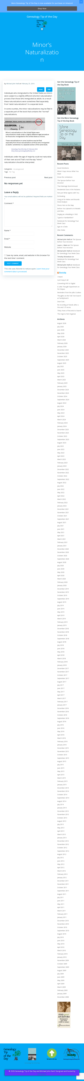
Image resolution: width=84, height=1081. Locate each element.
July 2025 (60, 366)
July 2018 (60, 645)
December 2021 (63, 509)
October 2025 (62, 356)
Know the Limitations (64, 177)
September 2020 (63, 559)
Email (7, 239)
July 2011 (60, 897)
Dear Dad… (61, 301)
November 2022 (63, 473)
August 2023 (61, 443)
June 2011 (60, 901)
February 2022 (62, 503)
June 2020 (60, 569)
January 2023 (61, 466)
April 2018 (60, 655)
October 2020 (62, 556)
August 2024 (61, 403)
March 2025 (61, 380)
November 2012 (63, 844)
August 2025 (61, 363)
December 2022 (63, 469)
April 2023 (60, 456)
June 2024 (60, 410)
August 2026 (61, 323)
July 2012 (60, 858)
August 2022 (61, 483)
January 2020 (61, 585)
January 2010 (61, 957)
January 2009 (61, 994)
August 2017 (61, 682)
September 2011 (63, 891)
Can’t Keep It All (62, 280)
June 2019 (60, 609)
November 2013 (63, 814)
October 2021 (62, 516)
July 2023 (60, 446)
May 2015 (60, 771)
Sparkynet (42, 1074)
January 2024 (61, 426)
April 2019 (60, 615)
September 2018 (63, 639)
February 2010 (62, 954)
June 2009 (60, 977)
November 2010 (63, 924)
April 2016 (60, 735)
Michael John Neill (12, 84)
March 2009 (61, 987)
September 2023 (63, 439)
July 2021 (60, 526)
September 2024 (63, 400)
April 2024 (60, 416)
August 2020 (61, 562)
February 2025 (62, 383)
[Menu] (42, 29)
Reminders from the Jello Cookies (69, 292)
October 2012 (62, 848)
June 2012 (60, 861)
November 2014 (63, 791)
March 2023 (61, 459)
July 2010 (60, 937)
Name (7, 230)
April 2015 (60, 775)
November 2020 (63, 552)
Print (41, 89)
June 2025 (60, 370)
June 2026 (60, 330)
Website (7, 247)
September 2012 (63, 851)
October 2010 (62, 927)
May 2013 (60, 828)
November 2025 (63, 353)
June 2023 (60, 449)
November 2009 (63, 960)
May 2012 (60, 864)
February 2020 (62, 582)
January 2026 (61, 346)
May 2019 (60, 612)
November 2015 (63, 751)
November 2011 (63, 884)
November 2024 (63, 393)
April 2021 (60, 536)
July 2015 (60, 765)
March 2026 (61, 340)
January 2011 (61, 917)
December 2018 (63, 629)
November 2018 (63, 632)
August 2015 (61, 761)
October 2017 (62, 675)
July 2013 (60, 824)
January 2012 (61, 877)
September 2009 (63, 967)
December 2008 (63, 997)
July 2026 (60, 327)
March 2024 (61, 420)
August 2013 (61, 821)
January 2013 (61, 838)
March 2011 (61, 911)
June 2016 (60, 728)
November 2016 (63, 712)
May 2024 (60, 413)
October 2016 (62, 715)
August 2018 (61, 642)
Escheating (61, 196)
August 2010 (61, 934)
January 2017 (61, 705)
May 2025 (60, 373)
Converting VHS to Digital (66, 283)
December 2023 (63, 429)
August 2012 (61, 854)
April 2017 (60, 695)
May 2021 (60, 532)
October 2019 (62, 595)
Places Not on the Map (65, 205)
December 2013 (63, 811)
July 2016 (60, 725)
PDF (49, 89)
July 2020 (60, 566)
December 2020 (63, 549)
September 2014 (63, 798)
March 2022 (61, 499)
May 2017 (60, 692)
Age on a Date (62, 227)
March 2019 (61, 619)
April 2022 (60, 496)
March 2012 (61, 871)
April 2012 (60, 867)
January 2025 (61, 386)
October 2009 (62, 964)
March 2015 (61, 778)
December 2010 (63, 921)
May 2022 (60, 492)
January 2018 (61, 665)
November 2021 (63, 512)
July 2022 (60, 486)
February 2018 (62, 662)
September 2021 (63, 519)
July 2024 (60, 406)
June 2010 (60, 940)
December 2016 (63, 708)
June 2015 (60, 768)
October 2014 (62, 794)
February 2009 (62, 990)
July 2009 (60, 974)
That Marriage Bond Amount (67, 186)
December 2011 (63, 881)
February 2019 (62, 622)
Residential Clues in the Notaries (68, 189)
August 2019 (61, 602)
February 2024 (62, 423)
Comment (9, 203)
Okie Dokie (61, 230)
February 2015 (62, 781)
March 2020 (61, 579)
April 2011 (60, 907)
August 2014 (61, 801)
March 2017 (61, 698)
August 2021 (61, 522)
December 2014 (63, 788)
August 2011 (61, 894)
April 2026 (60, 337)
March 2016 (61, 738)
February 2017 (62, 702)
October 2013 (62, 818)
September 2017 (63, 678)
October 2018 (62, 635)
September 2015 (63, 758)
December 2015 (63, 748)
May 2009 (60, 980)
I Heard (59, 277)
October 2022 (62, 476)
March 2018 (61, 658)
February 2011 (62, 914)
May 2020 (60, 572)
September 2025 (63, 360)
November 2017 (63, 672)
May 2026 (60, 333)
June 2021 (60, 529)
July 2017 (60, 685)
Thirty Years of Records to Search (69, 311)
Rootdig (62, 272)
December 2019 (63, 589)
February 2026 (62, 343)
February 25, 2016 (28, 84)
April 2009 (60, 984)
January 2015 (61, 785)
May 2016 (60, 731)
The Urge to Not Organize (66, 314)
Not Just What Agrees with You (68, 193)
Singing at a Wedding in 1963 (67, 214)
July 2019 (60, 605)
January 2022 (61, 506)
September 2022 (63, 479)
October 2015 (62, 755)
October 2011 (62, 887)
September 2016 (63, 718)
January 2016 (61, 745)
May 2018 (60, 652)
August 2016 (61, 721)
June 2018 (60, 649)
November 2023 (63, 433)
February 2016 (62, 741)
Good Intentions (63, 168)
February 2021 (62, 542)
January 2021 (61, 546)
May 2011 (60, 904)
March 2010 (61, 950)
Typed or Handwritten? (65, 218)
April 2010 (60, 947)
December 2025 (63, 350)
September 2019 (63, 599)
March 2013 (61, 834)
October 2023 (62, 436)
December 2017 (63, 668)
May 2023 (60, 453)
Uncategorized (18, 169)
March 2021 (61, 539)
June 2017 (60, 688)
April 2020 (60, 575)
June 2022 (60, 489)
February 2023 (62, 463)
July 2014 (60, 804)
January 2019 (61, 625)
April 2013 (60, 831)
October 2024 (62, 396)
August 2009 (61, 970)
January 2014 (61, 808)
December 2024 (63, 390)
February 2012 (62, 874)
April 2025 (60, 376)
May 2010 (60, 944)
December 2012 (63, 841)
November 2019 (63, 592)
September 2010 (63, 931)
